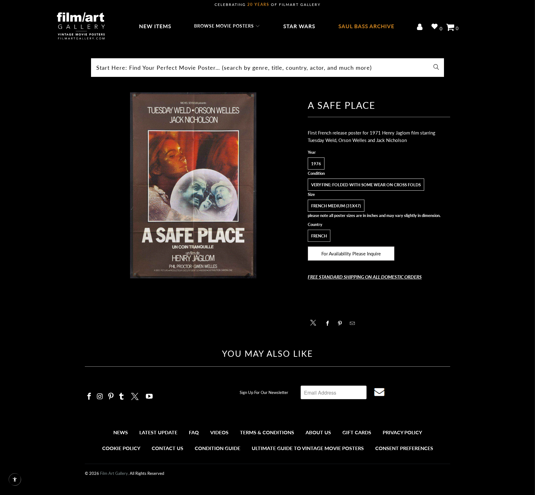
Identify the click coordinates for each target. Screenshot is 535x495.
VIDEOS (219, 432)
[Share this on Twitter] (315, 322)
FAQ (194, 432)
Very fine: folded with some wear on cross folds (366, 184)
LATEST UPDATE (158, 432)
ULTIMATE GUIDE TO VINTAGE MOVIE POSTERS (308, 448)
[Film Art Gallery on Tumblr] (121, 396)
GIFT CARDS (356, 432)
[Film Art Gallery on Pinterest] (110, 396)
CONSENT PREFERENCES (404, 448)
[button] (227, 26)
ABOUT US (318, 432)
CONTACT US (167, 448)
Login (421, 27)
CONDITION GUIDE (217, 448)
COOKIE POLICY (121, 448)
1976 (316, 163)
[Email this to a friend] (354, 323)
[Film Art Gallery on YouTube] (149, 396)
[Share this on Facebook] (329, 323)
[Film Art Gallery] (81, 26)
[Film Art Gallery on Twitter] (135, 395)
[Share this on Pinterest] (341, 323)
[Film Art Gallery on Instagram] (100, 396)
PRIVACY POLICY (402, 432)
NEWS (120, 432)
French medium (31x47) (336, 205)
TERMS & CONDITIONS (267, 432)
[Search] (436, 67)
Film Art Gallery (114, 473)
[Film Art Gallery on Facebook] (89, 396)
